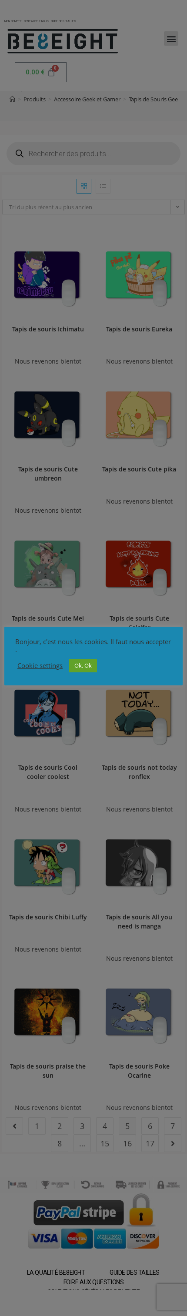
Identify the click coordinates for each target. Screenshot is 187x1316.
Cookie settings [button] (40, 665)
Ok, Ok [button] (83, 665)
